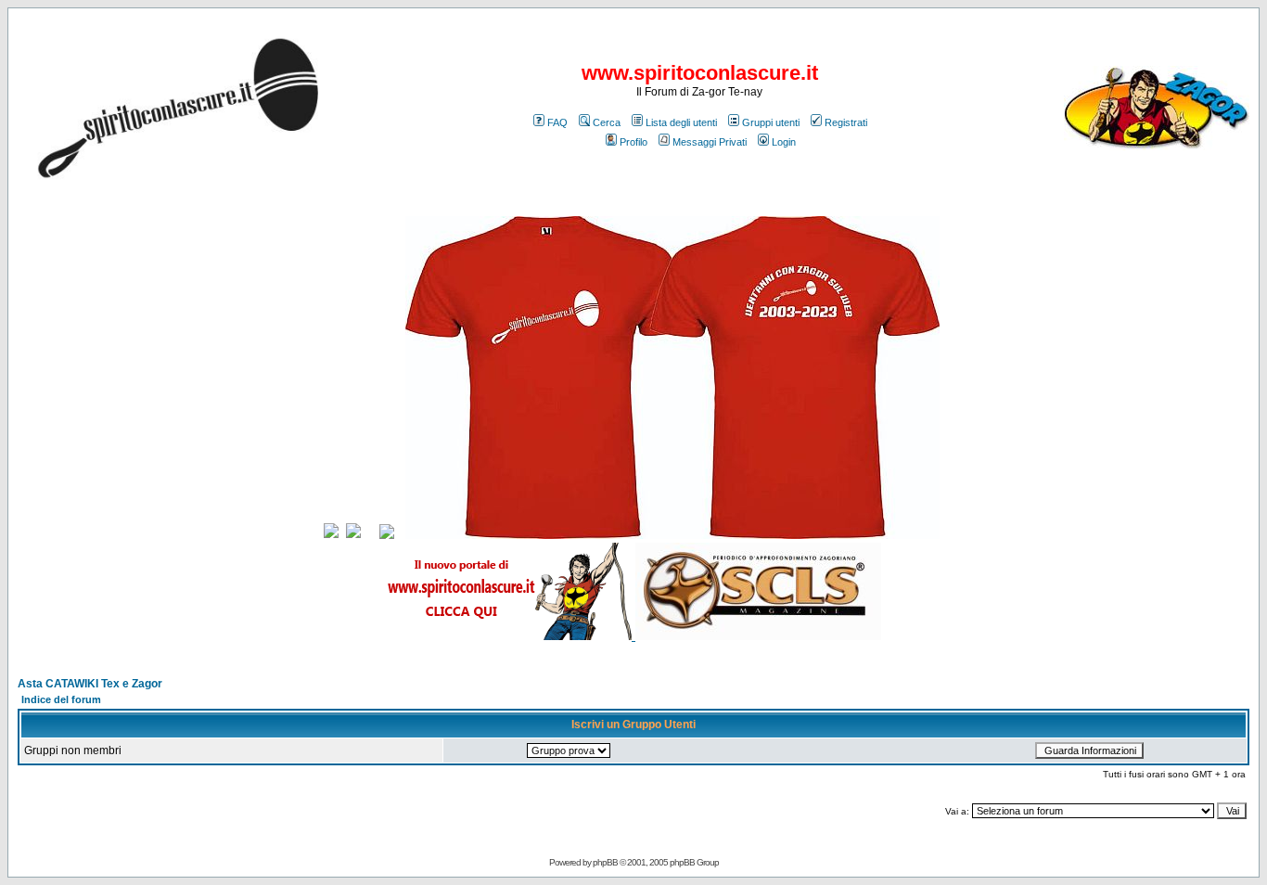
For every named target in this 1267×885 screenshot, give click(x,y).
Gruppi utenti (771, 122)
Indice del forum (61, 699)
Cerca (607, 122)
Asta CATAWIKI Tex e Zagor (90, 683)
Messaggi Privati (709, 142)
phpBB (605, 862)
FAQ (557, 122)
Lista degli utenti (681, 122)
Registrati (846, 122)
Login (784, 142)
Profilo (633, 142)
